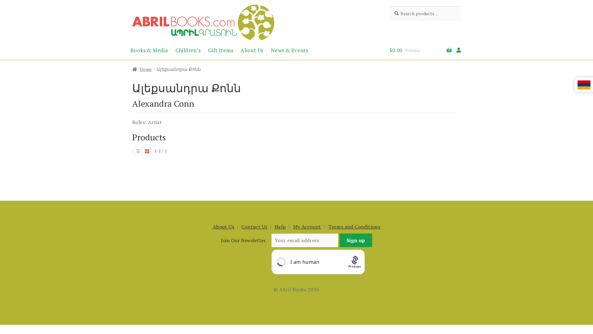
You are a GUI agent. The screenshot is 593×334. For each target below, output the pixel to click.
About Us (252, 50)
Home (146, 69)
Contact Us (254, 226)
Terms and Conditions (354, 226)
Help (280, 226)
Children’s (188, 50)
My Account (307, 226)
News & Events (289, 50)
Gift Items (220, 50)
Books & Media (149, 50)
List (138, 151)
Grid (147, 151)
